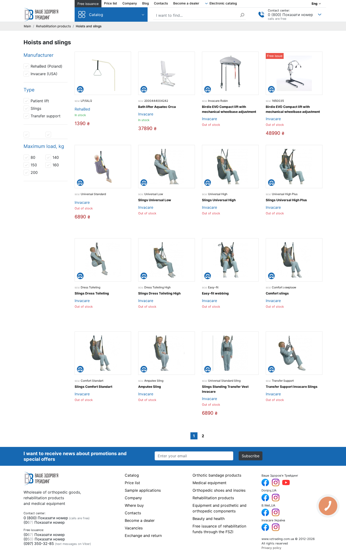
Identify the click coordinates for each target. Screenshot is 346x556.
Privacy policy (271, 548)
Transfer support (45, 116)
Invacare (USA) (44, 73)
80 (33, 157)
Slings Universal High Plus (286, 200)
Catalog (96, 14)
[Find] (243, 15)
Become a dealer (186, 3)
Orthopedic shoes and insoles (219, 490)
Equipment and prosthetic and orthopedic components (219, 508)
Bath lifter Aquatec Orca (157, 107)
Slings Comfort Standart (93, 386)
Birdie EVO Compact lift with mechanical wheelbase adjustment (229, 109)
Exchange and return (143, 535)
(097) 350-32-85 (39, 543)
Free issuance (88, 4)
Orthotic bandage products (217, 475)
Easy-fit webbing (215, 293)
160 (55, 165)
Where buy (134, 505)
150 (34, 165)
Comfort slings (277, 293)
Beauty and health (209, 518)
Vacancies (134, 528)
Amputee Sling (149, 386)
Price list (110, 3)
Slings (36, 108)
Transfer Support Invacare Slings (292, 386)
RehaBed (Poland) (46, 66)
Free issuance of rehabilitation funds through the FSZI (219, 529)
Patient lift (40, 100)
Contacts (161, 3)
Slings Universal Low (154, 200)
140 (55, 157)
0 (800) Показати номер (290, 14)
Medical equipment (209, 482)
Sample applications (143, 490)
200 (34, 172)
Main (27, 26)
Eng (315, 3)
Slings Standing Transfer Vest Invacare (225, 389)
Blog (145, 3)
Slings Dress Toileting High (159, 293)
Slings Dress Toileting (92, 293)
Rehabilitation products (53, 26)
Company (129, 3)
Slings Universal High (219, 200)
